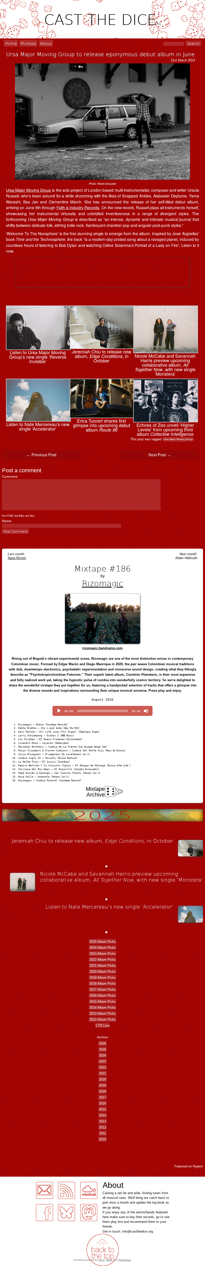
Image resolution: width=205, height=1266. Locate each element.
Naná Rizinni (17, 558)
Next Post (159, 455)
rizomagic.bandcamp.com (102, 648)
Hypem (198, 1166)
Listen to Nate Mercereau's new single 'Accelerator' (109, 906)
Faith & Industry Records (78, 207)
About (46, 43)
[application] (102, 711)
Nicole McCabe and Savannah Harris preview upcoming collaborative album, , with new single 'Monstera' (121, 876)
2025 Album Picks (103, 941)
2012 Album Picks (103, 1019)
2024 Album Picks (103, 947)
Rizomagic (102, 583)
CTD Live (102, 1025)
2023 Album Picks (103, 953)
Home (11, 43)
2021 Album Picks (103, 965)
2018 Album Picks (103, 983)
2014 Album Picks (103, 1007)
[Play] (59, 710)
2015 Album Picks (103, 1001)
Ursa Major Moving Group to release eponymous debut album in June (100, 53)
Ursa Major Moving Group (28, 190)
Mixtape (28, 43)
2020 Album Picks (103, 971)
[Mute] (146, 710)
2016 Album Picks (103, 995)
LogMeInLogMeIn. (16, 1179)
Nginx (109, 1260)
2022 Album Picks (103, 959)
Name (7, 521)
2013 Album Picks (103, 1013)
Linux (101, 1260)
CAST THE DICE (102, 19)
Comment (11, 476)
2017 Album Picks (103, 989)
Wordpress (124, 1260)
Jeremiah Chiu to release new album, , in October (92, 840)
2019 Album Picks (103, 977)
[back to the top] (102, 1250)
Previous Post (41, 455)
